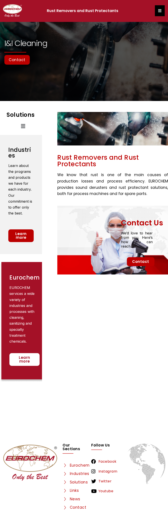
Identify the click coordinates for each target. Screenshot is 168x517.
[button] (23, 126)
